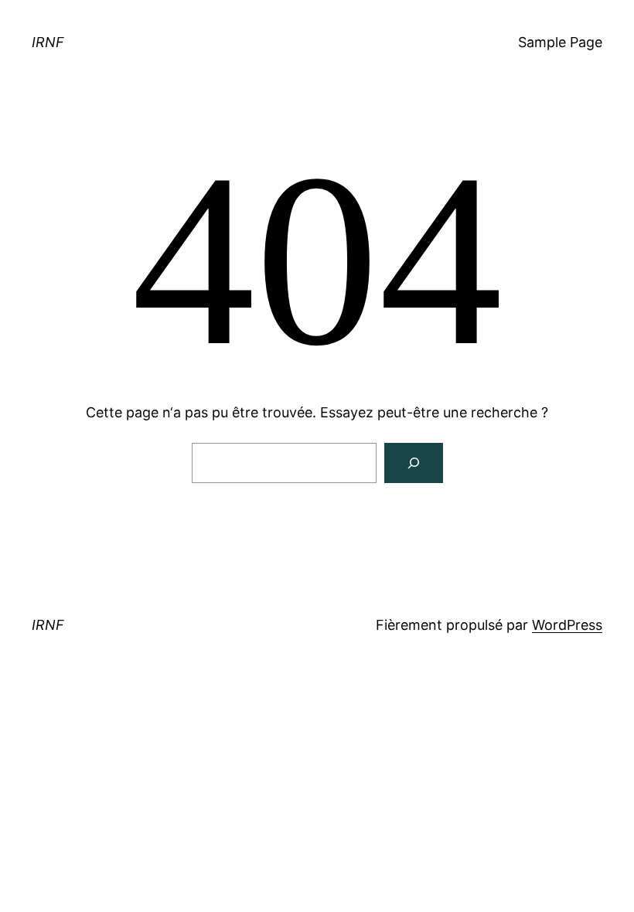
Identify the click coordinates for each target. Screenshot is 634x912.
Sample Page (560, 42)
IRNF (48, 42)
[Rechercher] (413, 463)
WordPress (567, 625)
